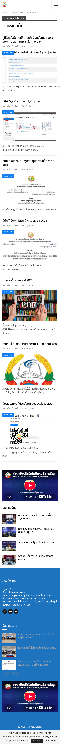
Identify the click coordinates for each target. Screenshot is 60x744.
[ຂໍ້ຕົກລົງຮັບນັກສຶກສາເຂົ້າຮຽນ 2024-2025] (29, 246)
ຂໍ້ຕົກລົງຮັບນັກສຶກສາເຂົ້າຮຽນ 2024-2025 (24, 220)
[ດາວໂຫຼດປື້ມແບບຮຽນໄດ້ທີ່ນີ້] (29, 305)
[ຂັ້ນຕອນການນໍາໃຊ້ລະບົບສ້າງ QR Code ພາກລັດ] (29, 429)
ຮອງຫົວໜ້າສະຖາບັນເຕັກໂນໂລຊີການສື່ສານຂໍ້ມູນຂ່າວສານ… (35, 516)
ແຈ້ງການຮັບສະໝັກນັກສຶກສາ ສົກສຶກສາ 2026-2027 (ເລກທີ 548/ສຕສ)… (34, 663)
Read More (50, 741)
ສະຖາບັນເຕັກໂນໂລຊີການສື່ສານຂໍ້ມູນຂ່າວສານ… (37, 542)
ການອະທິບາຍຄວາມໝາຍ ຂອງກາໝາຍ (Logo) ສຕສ (29, 343)
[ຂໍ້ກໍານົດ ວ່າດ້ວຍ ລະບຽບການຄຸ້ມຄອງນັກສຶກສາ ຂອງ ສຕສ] (29, 190)
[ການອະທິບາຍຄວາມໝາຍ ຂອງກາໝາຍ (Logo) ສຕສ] (29, 369)
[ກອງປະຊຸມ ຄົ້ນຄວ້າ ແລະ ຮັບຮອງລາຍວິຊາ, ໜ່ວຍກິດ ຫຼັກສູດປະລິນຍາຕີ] (9, 560)
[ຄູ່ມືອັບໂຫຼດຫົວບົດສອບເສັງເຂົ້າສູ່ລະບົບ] (29, 126)
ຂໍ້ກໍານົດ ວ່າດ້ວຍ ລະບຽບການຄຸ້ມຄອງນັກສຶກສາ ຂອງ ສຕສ (29, 163)
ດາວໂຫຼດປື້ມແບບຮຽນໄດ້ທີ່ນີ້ (17, 280)
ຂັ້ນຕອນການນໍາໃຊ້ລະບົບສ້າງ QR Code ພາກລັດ (27, 403)
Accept (36, 740)
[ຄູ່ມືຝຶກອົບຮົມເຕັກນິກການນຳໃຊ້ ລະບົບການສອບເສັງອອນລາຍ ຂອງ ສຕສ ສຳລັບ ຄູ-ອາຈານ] (29, 67)
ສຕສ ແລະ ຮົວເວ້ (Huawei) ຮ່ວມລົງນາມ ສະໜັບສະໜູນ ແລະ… (36, 530)
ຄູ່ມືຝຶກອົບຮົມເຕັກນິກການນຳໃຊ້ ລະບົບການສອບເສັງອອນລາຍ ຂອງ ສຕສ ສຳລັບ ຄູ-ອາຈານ (28, 39)
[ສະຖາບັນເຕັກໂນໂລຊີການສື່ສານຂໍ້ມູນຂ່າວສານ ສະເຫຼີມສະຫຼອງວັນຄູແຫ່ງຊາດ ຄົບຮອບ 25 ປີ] (9, 546)
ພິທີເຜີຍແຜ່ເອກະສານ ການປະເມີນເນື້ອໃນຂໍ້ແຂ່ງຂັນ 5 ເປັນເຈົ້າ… (36, 635)
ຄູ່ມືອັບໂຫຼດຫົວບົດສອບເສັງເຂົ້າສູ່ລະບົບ (21, 101)
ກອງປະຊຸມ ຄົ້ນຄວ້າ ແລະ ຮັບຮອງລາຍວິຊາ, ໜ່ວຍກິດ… (36, 557)
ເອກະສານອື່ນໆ (8, 52)
